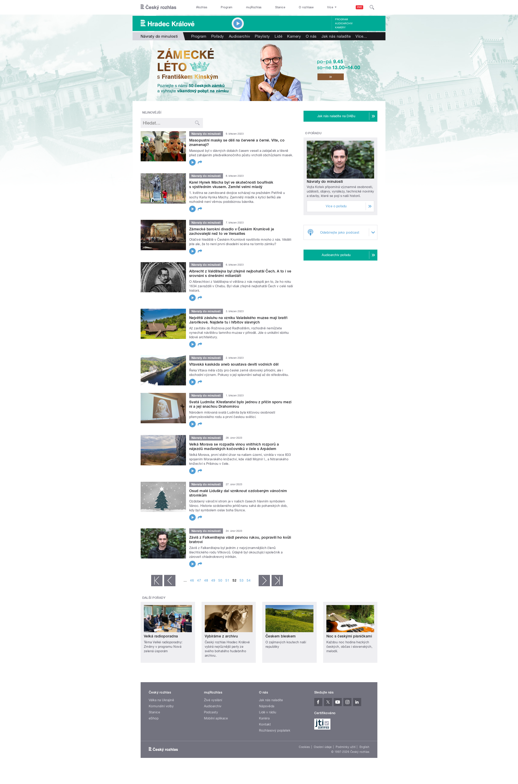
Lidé (278, 36)
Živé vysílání (213, 700)
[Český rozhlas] (158, 7)
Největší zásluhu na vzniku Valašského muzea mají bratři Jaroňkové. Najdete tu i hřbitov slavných (238, 320)
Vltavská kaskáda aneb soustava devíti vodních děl (234, 364)
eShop (153, 718)
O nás (311, 36)
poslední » (277, 580)
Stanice (280, 7)
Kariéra (264, 718)
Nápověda (266, 706)
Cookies (304, 747)
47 (199, 580)
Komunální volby (161, 706)
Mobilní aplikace (216, 718)
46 (192, 580)
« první (156, 580)
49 (213, 580)
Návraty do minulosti (325, 181)
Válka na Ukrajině (161, 700)
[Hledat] (371, 7)
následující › (264, 580)
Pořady (217, 36)
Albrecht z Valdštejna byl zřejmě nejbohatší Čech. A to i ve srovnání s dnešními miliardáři (240, 273)
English (364, 747)
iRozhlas (201, 7)
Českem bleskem (280, 636)
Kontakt (265, 724)
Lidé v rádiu (267, 712)
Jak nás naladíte (336, 36)
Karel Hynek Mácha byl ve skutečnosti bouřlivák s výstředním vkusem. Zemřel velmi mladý (231, 184)
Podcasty (211, 712)
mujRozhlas (254, 7)
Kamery (340, 27)
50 (220, 580)
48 (206, 580)
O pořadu (313, 133)
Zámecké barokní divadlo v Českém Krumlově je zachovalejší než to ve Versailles (231, 231)
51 (227, 580)
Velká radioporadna (161, 636)
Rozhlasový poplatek (274, 730)
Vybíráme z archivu (221, 636)
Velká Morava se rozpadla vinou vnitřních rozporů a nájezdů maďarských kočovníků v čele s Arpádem (234, 446)
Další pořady (154, 598)
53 (241, 580)
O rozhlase (306, 7)
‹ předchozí (169, 580)
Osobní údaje (323, 747)
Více (361, 36)
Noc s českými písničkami (349, 636)
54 (249, 580)
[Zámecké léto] (259, 70)
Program (226, 7)
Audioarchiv (343, 23)
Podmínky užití (346, 747)
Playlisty (262, 36)
